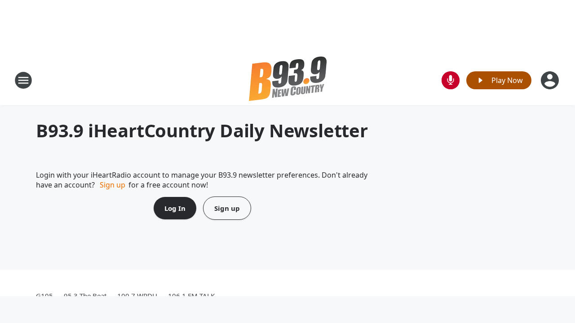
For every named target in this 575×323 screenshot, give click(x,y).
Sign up (112, 185)
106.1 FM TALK (191, 295)
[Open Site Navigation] (23, 80)
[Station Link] (288, 80)
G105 (44, 295)
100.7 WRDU (137, 295)
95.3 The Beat (85, 295)
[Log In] (551, 80)
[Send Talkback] (451, 80)
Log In (175, 208)
